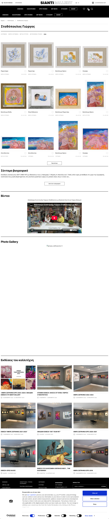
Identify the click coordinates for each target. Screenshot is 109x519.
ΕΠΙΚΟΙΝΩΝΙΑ (18, 2)
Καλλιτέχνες (11, 20)
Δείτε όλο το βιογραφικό (54, 183)
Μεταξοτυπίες (24, 34)
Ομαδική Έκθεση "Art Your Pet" (48, 432)
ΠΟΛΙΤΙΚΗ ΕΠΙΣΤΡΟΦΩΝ (26, 486)
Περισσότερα (54, 163)
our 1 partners (31, 495)
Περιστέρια (4, 71)
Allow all (94, 493)
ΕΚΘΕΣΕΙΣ (4, 482)
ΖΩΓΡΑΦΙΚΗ (42, 482)
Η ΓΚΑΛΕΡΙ (64, 9)
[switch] (48, 515)
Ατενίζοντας (5, 153)
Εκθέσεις (20, 9)
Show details (89, 515)
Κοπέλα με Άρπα (60, 71)
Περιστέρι (31, 71)
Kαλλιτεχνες (31, 9)
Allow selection (94, 498)
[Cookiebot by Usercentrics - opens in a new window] (11, 515)
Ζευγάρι (85, 71)
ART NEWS (54, 9)
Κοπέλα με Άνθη (6, 112)
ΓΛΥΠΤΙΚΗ (41, 485)
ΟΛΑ (45, 34)
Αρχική (2, 20)
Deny (94, 504)
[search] (92, 9)
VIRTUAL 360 (5, 485)
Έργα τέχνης (43, 9)
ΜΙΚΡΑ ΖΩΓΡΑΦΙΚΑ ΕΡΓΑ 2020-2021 (85, 432)
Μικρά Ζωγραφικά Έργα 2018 (83, 470)
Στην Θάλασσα (33, 112)
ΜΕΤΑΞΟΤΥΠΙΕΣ (43, 487)
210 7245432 (58, 485)
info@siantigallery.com (61, 487)
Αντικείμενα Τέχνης (36, 34)
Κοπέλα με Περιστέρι (62, 112)
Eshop (73, 9)
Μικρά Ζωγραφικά (13, 34)
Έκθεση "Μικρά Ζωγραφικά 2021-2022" (14, 432)
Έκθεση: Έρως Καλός (8, 470)
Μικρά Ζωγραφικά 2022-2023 (83, 395)
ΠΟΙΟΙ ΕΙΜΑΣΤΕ (6, 487)
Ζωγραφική (4, 34)
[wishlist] (84, 9)
